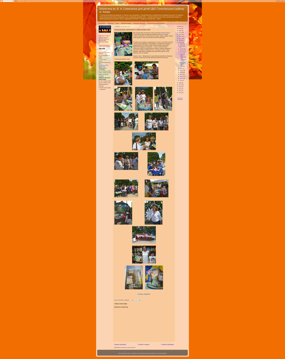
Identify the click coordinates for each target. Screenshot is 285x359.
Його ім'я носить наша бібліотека (156, 23)
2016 (180, 86)
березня (182, 76)
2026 (180, 28)
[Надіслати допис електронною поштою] (132, 300)
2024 (180, 32)
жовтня (182, 49)
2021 (180, 38)
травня (181, 72)
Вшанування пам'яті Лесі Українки (183, 64)
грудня (181, 43)
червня (182, 70)
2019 (180, 42)
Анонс (117, 23)
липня (181, 68)
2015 (180, 88)
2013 (180, 92)
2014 (180, 90)
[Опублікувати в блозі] (136, 300)
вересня (182, 51)
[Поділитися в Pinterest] (140, 300)
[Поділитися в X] (137, 300)
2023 (180, 34)
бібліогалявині (165, 32)
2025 (180, 30)
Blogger (165, 353)
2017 (180, 84)
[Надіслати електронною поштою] (135, 300)
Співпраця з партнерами (180, 99)
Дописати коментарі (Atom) (129, 347)
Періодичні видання (126, 23)
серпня (182, 53)
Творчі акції (110, 23)
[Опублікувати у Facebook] (139, 300)
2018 (180, 82)
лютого (182, 78)
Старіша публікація (167, 344)
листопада (182, 45)
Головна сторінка (143, 344)
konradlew (152, 353)
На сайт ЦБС (102, 23)
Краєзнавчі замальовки (139, 23)
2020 (180, 40)
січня (181, 80)
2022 (180, 36)
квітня (181, 74)
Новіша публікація (120, 344)
